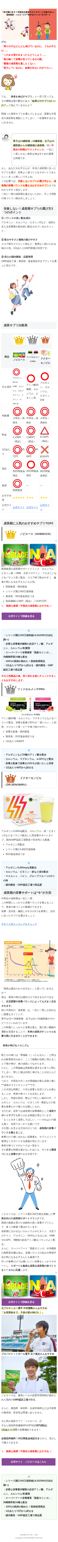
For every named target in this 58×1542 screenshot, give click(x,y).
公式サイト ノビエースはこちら (31, 1461)
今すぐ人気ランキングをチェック (19, 924)
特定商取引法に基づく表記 (29, 1535)
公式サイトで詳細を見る (21, 616)
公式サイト (19, 507)
